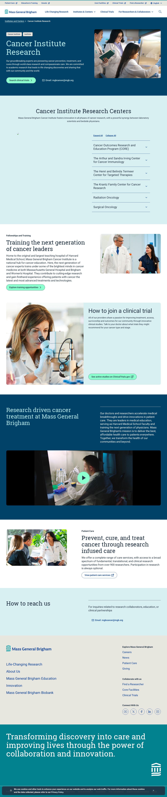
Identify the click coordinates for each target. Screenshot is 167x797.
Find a (133, 684)
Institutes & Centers (83, 11)
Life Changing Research (56, 11)
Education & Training (29, 3)
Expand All (98, 135)
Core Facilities (100, 3)
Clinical (130, 695)
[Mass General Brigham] (21, 11)
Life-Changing (24, 664)
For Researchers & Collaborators (134, 11)
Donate (44, 3)
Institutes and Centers (14, 21)
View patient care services (97, 575)
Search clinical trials (19, 80)
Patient (129, 663)
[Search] (160, 12)
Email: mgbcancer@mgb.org (59, 80)
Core (130, 689)
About (13, 671)
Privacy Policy (57, 792)
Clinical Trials (117, 3)
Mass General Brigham (31, 678)
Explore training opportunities (23, 287)
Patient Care (10, 3)
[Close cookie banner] (153, 790)
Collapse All (111, 135)
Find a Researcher (137, 3)
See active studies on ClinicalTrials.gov (110, 376)
